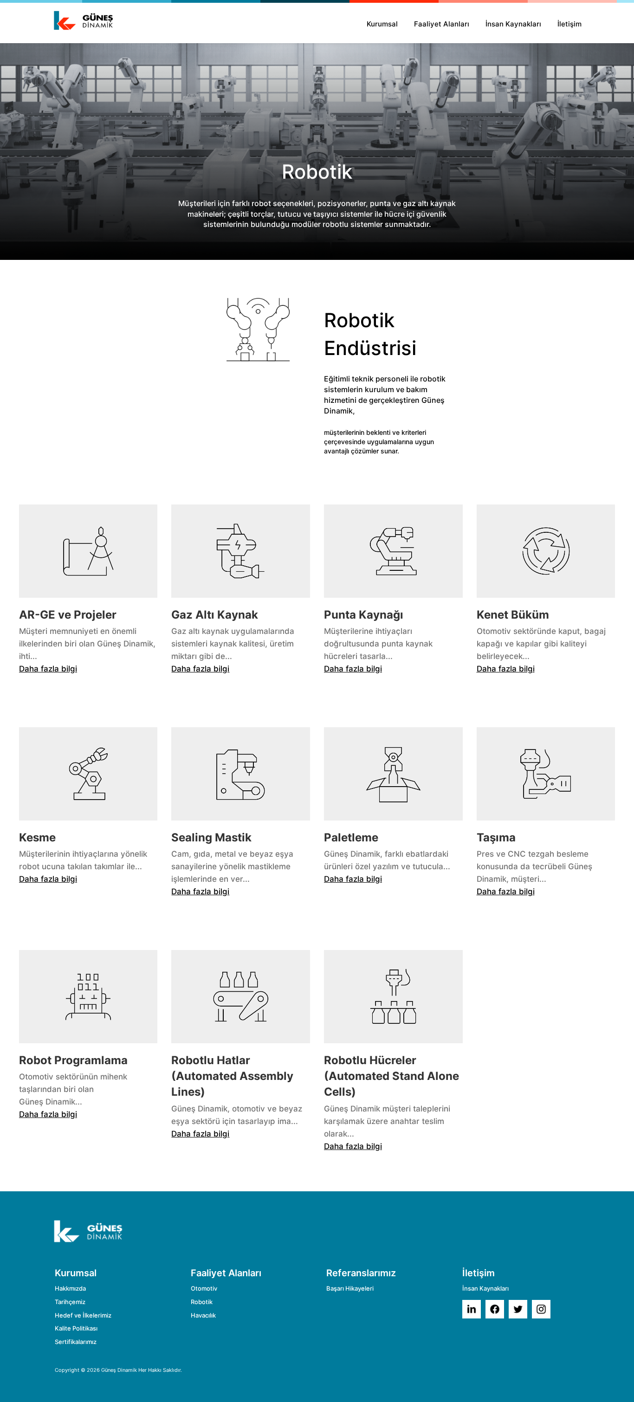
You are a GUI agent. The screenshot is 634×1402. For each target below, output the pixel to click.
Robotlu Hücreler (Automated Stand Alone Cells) (391, 1076)
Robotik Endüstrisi (370, 334)
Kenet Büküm (513, 614)
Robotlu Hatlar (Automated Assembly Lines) (232, 1076)
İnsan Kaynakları (513, 23)
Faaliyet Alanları (441, 23)
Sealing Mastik (211, 837)
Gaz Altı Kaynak (214, 614)
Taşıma (496, 837)
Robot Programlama (73, 1060)
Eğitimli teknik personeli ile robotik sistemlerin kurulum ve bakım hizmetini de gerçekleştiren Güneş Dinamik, (385, 394)
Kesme (37, 837)
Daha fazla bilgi (48, 668)
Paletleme (351, 837)
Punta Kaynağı (363, 614)
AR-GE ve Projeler (67, 614)
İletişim (569, 23)
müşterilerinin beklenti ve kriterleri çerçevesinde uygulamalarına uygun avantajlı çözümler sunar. (379, 441)
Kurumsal (382, 23)
